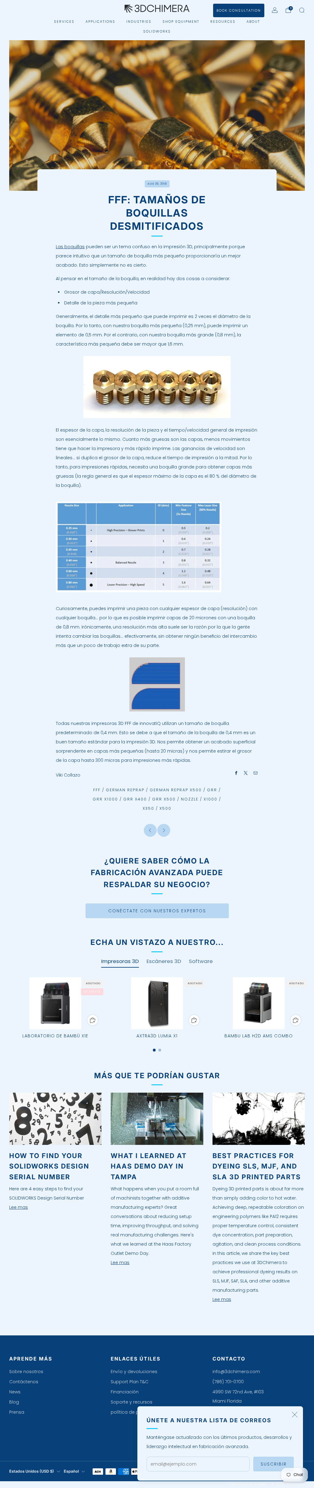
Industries (138, 21)
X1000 (210, 799)
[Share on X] (246, 773)
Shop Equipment (181, 21)
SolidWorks (157, 31)
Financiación (125, 1392)
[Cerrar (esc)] (294, 1414)
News (15, 1392)
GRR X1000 (105, 799)
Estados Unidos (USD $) (31, 1471)
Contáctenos (23, 1382)
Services (64, 21)
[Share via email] (255, 773)
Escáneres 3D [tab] (164, 961)
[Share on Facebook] (236, 773)
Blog (14, 1402)
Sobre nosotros (26, 1372)
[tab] (154, 1050)
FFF (97, 790)
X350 (148, 808)
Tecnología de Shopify (248, 1484)
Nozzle (189, 799)
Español (71, 1471)
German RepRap (125, 790)
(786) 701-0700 (228, 1382)
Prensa (16, 1412)
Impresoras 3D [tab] (120, 961)
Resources (223, 21)
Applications (100, 21)
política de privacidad (135, 1412)
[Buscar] (302, 10)
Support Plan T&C (129, 1382)
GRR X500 (164, 799)
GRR (212, 790)
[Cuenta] (275, 10)
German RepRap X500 (176, 790)
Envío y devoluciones (134, 1372)
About (253, 21)
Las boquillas (70, 247)
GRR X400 (135, 799)
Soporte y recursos (131, 1402)
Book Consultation (238, 10)
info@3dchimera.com (236, 1372)
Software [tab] (201, 961)
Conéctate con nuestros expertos (157, 911)
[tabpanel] (157, 1014)
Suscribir (274, 1464)
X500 (165, 808)
